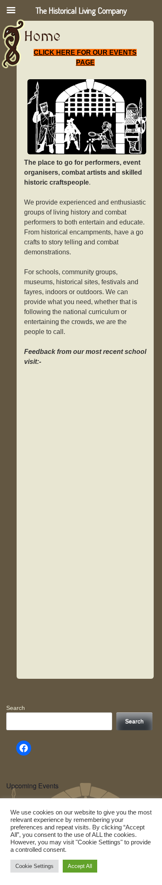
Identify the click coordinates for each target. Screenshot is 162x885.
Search (15, 708)
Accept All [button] (80, 866)
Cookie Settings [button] (34, 866)
